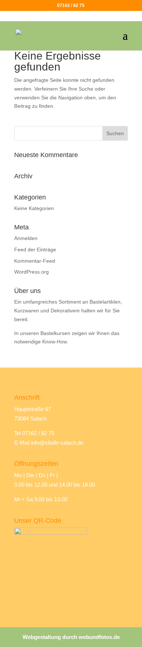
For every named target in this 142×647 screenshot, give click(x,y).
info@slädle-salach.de (57, 442)
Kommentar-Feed (34, 261)
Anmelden (26, 238)
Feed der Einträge (35, 249)
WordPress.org (31, 272)
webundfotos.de (99, 637)
